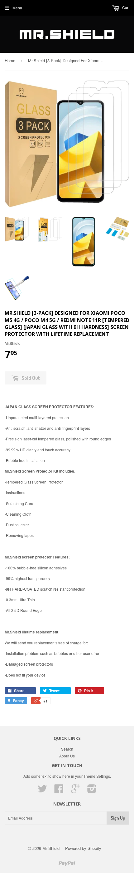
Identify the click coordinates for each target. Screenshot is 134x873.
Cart (125, 7)
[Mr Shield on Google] (75, 790)
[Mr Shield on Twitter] (42, 790)
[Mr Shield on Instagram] (92, 790)
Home (10, 60)
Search (67, 748)
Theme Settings (97, 776)
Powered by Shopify (83, 848)
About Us (67, 755)
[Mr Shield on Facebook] (59, 790)
